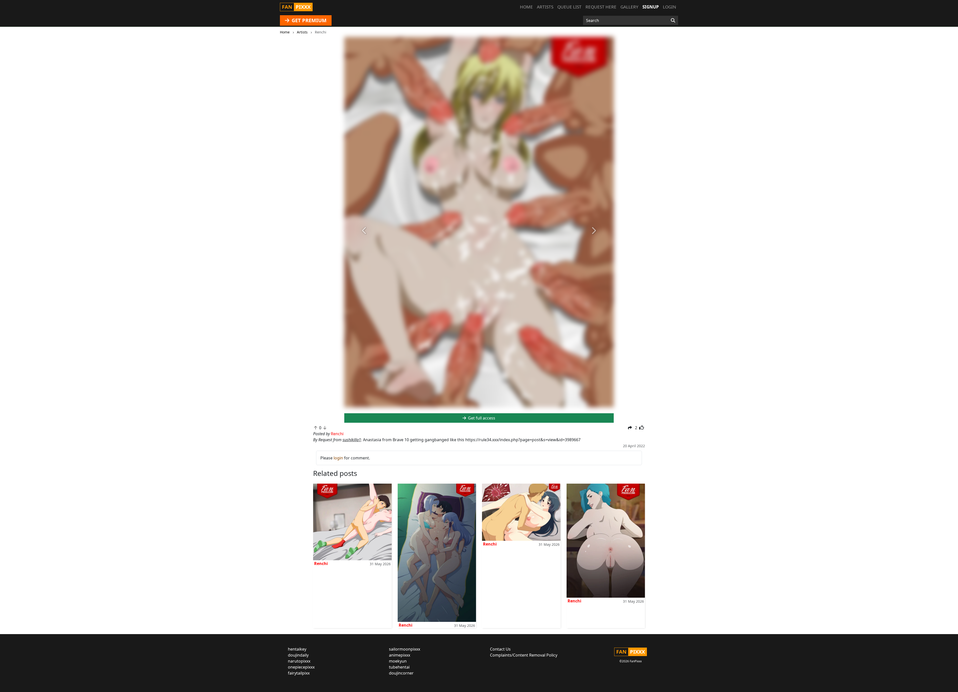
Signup (650, 7)
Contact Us (500, 649)
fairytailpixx (299, 673)
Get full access (481, 418)
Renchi (321, 563)
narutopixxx (299, 661)
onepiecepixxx (301, 667)
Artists (545, 7)
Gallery (629, 7)
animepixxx (399, 655)
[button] (364, 231)
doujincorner (401, 673)
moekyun (398, 661)
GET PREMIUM (308, 20)
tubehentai (399, 667)
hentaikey (297, 649)
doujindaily (298, 655)
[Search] (673, 20)
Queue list (569, 7)
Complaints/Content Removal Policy (523, 655)
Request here (601, 7)
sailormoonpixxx (404, 649)
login (338, 458)
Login (669, 7)
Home (526, 7)
